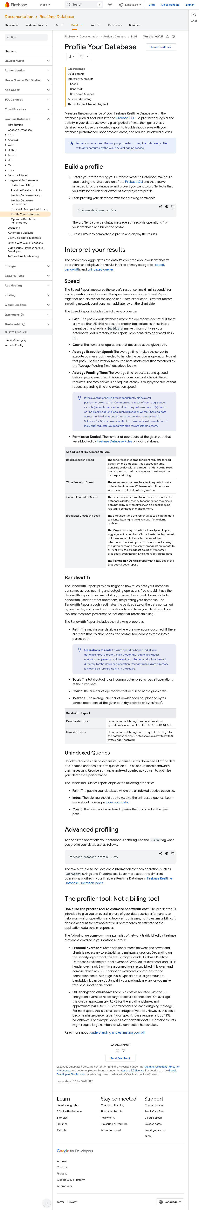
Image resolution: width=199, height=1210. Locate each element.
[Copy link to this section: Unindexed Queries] (114, 753)
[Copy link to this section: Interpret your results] (129, 250)
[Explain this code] (160, 207)
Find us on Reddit (111, 1111)
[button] (23, 60)
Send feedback (161, 47)
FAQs (148, 1136)
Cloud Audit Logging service (126, 148)
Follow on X (108, 1117)
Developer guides (68, 1105)
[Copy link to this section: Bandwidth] (94, 578)
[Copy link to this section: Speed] (83, 281)
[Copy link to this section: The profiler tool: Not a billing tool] (163, 899)
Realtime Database (56, 16)
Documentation (19, 16)
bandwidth (72, 269)
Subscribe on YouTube (114, 1124)
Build (74, 25)
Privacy (72, 1201)
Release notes (153, 1124)
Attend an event (111, 1130)
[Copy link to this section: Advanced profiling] (122, 830)
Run (93, 25)
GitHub (61, 1130)
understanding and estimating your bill (117, 1033)
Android (62, 1161)
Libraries (62, 1124)
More (43, 4)
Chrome (62, 1167)
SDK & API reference (69, 1111)
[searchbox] (26, 37)
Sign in (190, 4)
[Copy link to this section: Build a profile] (107, 167)
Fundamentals (34, 25)
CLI (125, 118)
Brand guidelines (155, 1130)
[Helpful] (167, 37)
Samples (134, 25)
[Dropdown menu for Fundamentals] (47, 25)
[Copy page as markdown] (81, 56)
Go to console (170, 4)
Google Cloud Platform (71, 1179)
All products (64, 1186)
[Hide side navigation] (47, 1203)
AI (57, 25)
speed (159, 265)
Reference (115, 25)
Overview (11, 25)
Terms (60, 1201)
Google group (153, 1117)
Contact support (155, 1105)
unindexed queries (101, 269)
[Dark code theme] (167, 207)
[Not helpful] (173, 37)
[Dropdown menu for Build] (82, 25)
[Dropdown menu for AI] (63, 25)
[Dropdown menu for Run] (100, 25)
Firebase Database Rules (114, 441)
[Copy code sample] (173, 207)
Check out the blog (112, 1105)
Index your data (117, 802)
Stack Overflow (154, 1111)
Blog (152, 4)
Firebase (70, 36)
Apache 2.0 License (132, 1070)
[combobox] (84, 4)
